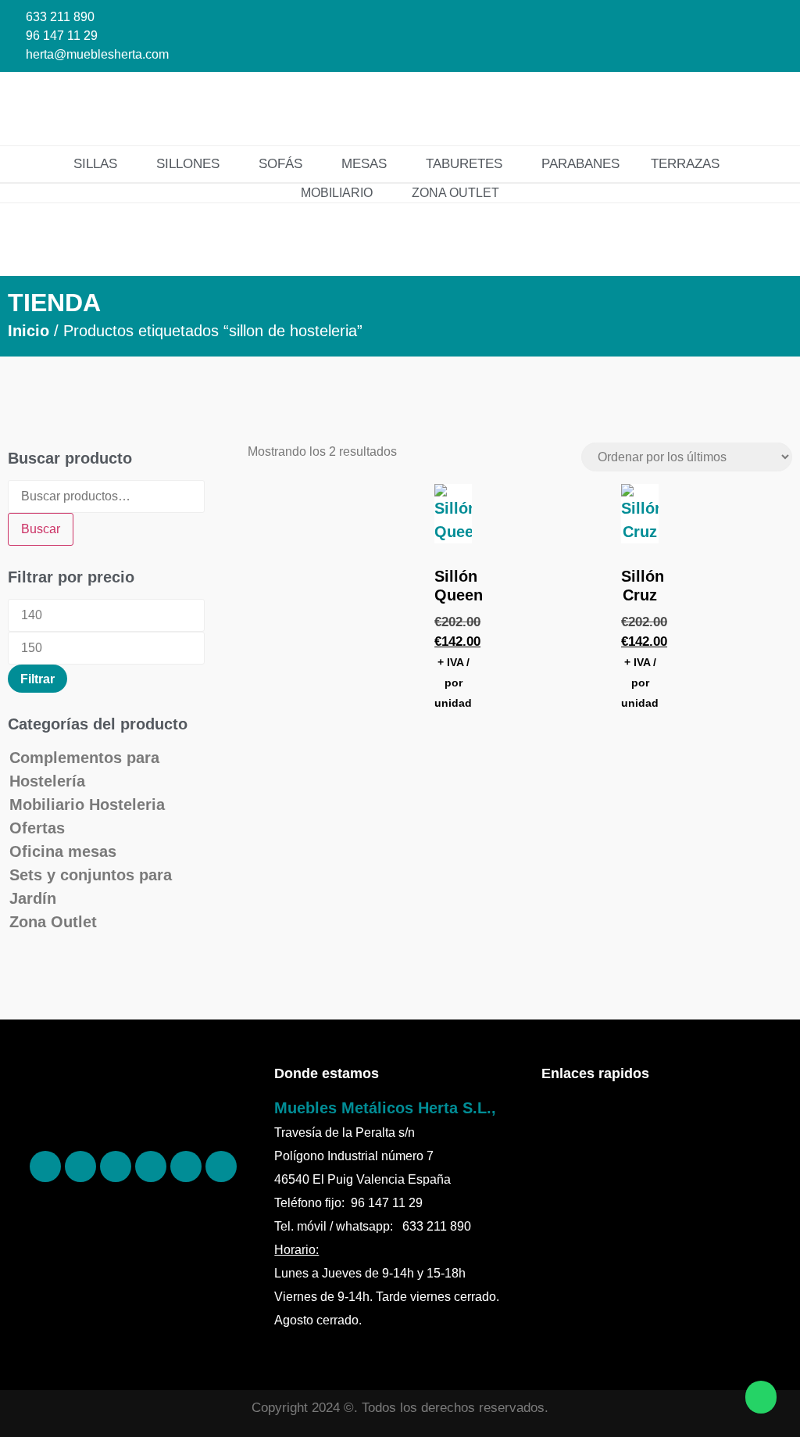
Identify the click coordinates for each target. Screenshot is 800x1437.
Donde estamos (326, 1073)
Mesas (364, 163)
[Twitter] (150, 1166)
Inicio (28, 330)
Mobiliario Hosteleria (87, 804)
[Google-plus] (186, 1166)
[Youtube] (221, 1166)
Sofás (280, 163)
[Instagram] (115, 1166)
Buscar (40, 529)
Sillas (95, 163)
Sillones (188, 163)
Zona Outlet (53, 921)
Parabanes (580, 163)
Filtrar (37, 679)
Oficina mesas (62, 851)
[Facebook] (45, 1166)
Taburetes (464, 163)
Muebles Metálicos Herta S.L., (385, 1107)
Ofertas (37, 828)
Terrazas (685, 163)
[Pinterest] (80, 1166)
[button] (752, 108)
